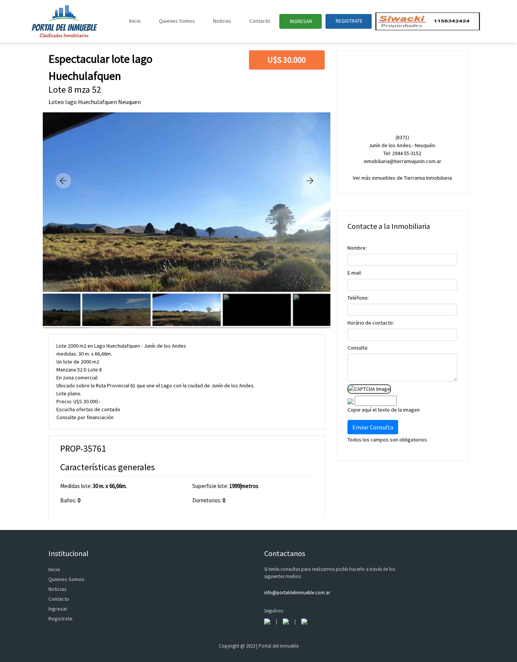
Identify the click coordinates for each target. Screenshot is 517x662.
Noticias (222, 20)
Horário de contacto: (370, 322)
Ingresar (57, 608)
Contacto (259, 20)
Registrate (60, 618)
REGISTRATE (349, 20)
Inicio (135, 20)
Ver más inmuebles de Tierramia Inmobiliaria (402, 177)
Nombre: (357, 247)
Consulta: (357, 347)
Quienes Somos (177, 20)
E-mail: (354, 272)
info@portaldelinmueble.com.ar (297, 592)
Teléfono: (358, 297)
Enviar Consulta (372, 427)
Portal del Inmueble (278, 646)
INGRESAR (300, 21)
